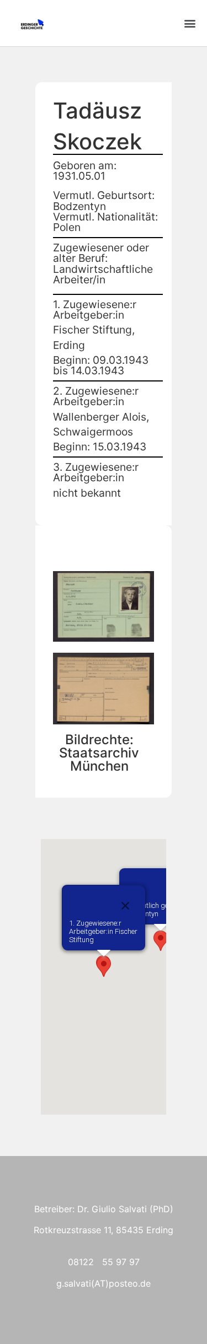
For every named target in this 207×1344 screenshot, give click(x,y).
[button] (190, 23)
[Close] (125, 906)
